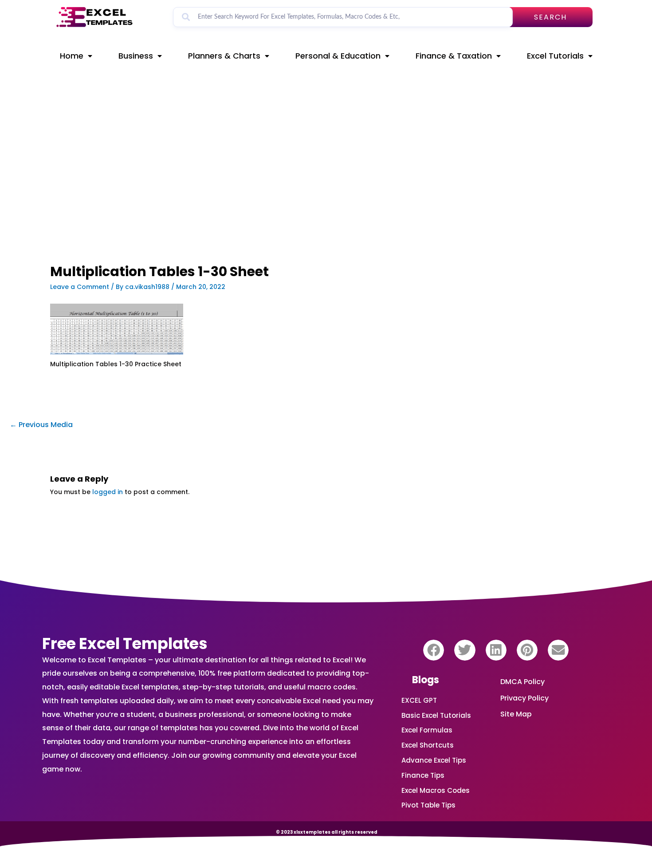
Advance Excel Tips (433, 760)
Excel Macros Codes (435, 790)
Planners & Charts (224, 55)
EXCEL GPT (419, 700)
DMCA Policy (522, 682)
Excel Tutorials (555, 55)
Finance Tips (422, 775)
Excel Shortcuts (427, 745)
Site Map (516, 714)
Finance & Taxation (454, 55)
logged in (107, 491)
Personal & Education (338, 55)
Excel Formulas (426, 730)
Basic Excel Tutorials (436, 715)
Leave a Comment (79, 286)
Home (71, 55)
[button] (433, 650)
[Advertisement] (231, 198)
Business (135, 55)
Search (550, 17)
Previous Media (41, 425)
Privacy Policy (524, 698)
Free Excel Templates (125, 643)
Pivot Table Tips (428, 805)
